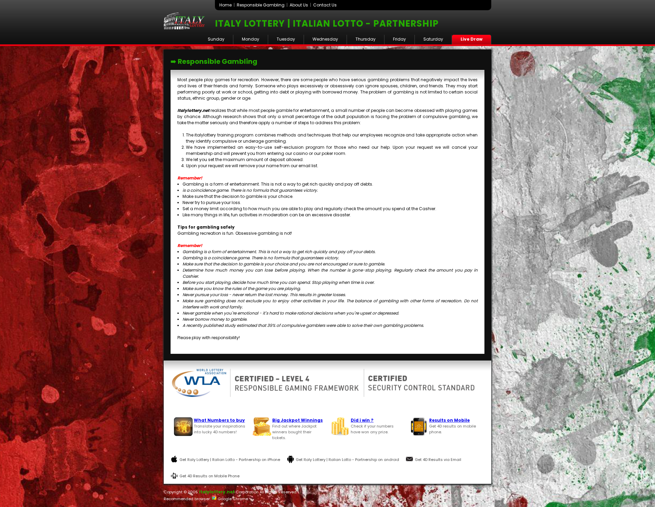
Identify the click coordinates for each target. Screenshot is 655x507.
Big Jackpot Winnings (297, 420)
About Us (299, 5)
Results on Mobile (449, 420)
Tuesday (286, 39)
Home (225, 5)
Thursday (365, 39)
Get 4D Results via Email (438, 459)
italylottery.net (217, 492)
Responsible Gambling (261, 5)
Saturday (433, 39)
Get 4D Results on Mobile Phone (209, 476)
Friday (399, 39)
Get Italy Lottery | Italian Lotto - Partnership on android (347, 459)
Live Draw (471, 39)
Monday (250, 39)
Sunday (216, 39)
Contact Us (325, 5)
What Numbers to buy (219, 420)
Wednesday (325, 39)
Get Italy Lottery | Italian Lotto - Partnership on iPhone (229, 459)
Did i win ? (362, 420)
